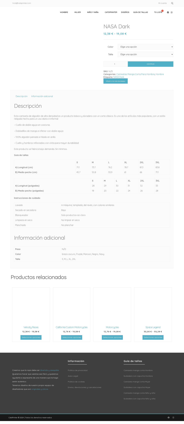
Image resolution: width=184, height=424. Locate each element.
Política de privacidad (77, 370)
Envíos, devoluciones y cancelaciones (84, 387)
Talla (110, 54)
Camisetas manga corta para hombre (135, 74)
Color (110, 46)
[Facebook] (168, 12)
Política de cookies (76, 381)
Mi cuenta (162, 3)
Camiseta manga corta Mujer (137, 381)
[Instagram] (171, 12)
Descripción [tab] (21, 96)
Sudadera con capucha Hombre (138, 376)
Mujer (77, 12)
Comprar (150, 64)
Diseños (125, 12)
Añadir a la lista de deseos (115, 81)
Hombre (64, 12)
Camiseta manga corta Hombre (138, 370)
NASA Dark (118, 77)
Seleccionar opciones (31, 337)
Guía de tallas (140, 12)
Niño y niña (92, 12)
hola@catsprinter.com (22, 3)
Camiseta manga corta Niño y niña (139, 393)
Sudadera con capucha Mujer (137, 387)
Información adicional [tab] (42, 96)
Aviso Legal (73, 376)
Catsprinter (111, 12)
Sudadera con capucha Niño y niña (139, 398)
